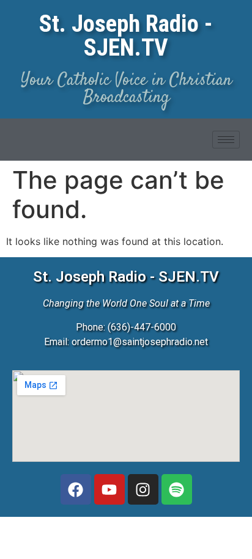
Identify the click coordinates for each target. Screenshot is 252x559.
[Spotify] (176, 489)
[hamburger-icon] (226, 139)
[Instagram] (143, 489)
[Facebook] (76, 489)
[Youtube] (109, 489)
